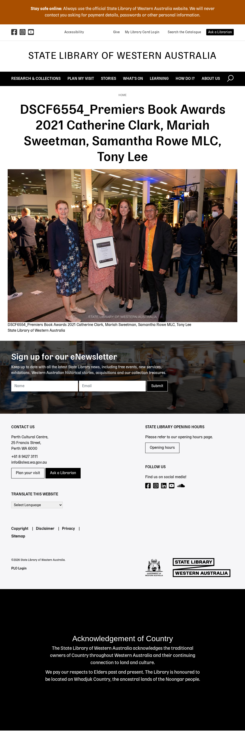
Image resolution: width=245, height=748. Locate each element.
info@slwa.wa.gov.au (29, 462)
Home (122, 95)
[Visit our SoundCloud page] (181, 485)
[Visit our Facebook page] (148, 485)
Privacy (68, 529)
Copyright (19, 529)
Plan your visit (28, 473)
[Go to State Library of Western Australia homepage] (201, 567)
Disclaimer (45, 529)
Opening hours (162, 448)
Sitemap (18, 536)
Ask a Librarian (63, 473)
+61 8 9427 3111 (24, 457)
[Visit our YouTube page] (172, 485)
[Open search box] (230, 79)
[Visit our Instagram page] (156, 485)
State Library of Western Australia (122, 56)
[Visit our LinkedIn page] (164, 485)
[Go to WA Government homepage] (154, 567)
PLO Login (19, 568)
